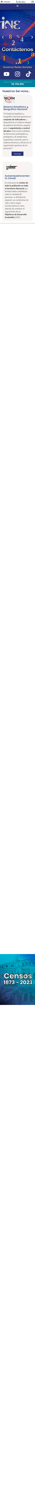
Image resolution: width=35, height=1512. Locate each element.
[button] (17, 5)
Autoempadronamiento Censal (17, 177)
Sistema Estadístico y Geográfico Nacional (15, 108)
